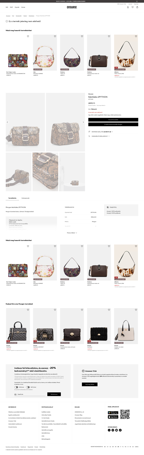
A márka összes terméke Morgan (113, 124)
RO (125, 449)
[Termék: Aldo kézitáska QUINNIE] (45, 53)
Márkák (46, 11)
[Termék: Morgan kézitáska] (18, 326)
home (23, 7)
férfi (11, 7)
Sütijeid (36, 449)
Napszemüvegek (77, 11)
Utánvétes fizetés (46, 415)
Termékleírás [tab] (12, 198)
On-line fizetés (45, 418)
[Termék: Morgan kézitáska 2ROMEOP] (45, 326)
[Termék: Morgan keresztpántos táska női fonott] (72, 326)
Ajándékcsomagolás (47, 430)
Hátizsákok (56, 11)
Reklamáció (45, 427)
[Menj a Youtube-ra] (116, 430)
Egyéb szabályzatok (14, 415)
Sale (51, 11)
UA (133, 449)
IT (120, 449)
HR (115, 449)
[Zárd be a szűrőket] (137, 1)
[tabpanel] (72, 217)
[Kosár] (137, 7)
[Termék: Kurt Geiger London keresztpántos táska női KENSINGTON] (18, 53)
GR (113, 449)
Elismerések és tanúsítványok (83, 418)
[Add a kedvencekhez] (28, 36)
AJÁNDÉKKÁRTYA (66, 11)
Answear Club (12, 421)
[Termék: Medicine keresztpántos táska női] (99, 53)
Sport (34, 11)
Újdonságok (9, 11)
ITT (29, 379)
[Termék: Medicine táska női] (72, 53)
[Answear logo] (72, 7)
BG (105, 449)
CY (107, 449)
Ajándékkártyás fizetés (48, 421)
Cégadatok (30, 449)
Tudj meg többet (89, 384)
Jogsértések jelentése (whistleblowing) (85, 424)
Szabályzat (23, 449)
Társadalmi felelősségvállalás (83, 421)
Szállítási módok (46, 412)
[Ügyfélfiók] (128, 7)
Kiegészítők (28, 11)
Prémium (39, 11)
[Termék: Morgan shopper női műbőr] (126, 326)
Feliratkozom (54, 394)
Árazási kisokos (12, 427)
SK (130, 449)
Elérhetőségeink (46, 439)
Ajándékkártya (46, 433)
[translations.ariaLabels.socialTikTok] (120, 430)
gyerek (17, 7)
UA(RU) (136, 449)
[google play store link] (113, 412)
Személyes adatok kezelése (12, 449)
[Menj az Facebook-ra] (109, 430)
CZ (110, 449)
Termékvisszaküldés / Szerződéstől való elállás (54, 424)
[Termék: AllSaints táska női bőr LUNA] (126, 53)
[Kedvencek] (133, 7)
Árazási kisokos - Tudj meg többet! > (97, 105)
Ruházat (16, 11)
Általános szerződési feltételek (16, 412)
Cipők (22, 11)
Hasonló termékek (113, 119)
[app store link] (113, 416)
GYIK (43, 436)
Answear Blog (78, 415)
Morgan (90, 94)
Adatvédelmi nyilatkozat (15, 424)
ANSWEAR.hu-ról (79, 412)
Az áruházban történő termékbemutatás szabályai (22, 418)
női (7, 7)
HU (118, 449)
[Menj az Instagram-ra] (113, 430)
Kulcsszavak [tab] (25, 198)
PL (123, 449)
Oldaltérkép (42, 449)
